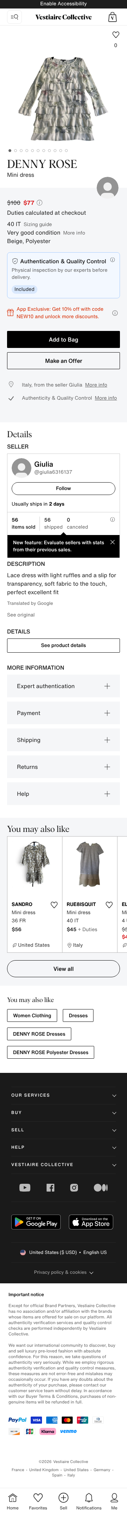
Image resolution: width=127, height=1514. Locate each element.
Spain (57, 1475)
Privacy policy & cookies (60, 1272)
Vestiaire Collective (42, 1165)
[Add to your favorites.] (54, 905)
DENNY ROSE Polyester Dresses (50, 1052)
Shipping (29, 740)
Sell (17, 1130)
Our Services (30, 1095)
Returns (27, 766)
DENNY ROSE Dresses (39, 1034)
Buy (16, 1113)
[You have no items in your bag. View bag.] (112, 17)
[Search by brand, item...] (14, 17)
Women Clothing (32, 1015)
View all (63, 968)
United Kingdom (44, 1470)
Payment (28, 713)
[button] (112, 17)
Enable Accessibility (63, 3)
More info (74, 232)
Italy (71, 1475)
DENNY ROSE (42, 164)
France (18, 1470)
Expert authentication (46, 686)
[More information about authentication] (112, 259)
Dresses (78, 1015)
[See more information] (115, 313)
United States (76, 1470)
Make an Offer (63, 360)
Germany (101, 1470)
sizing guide (38, 224)
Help (23, 793)
